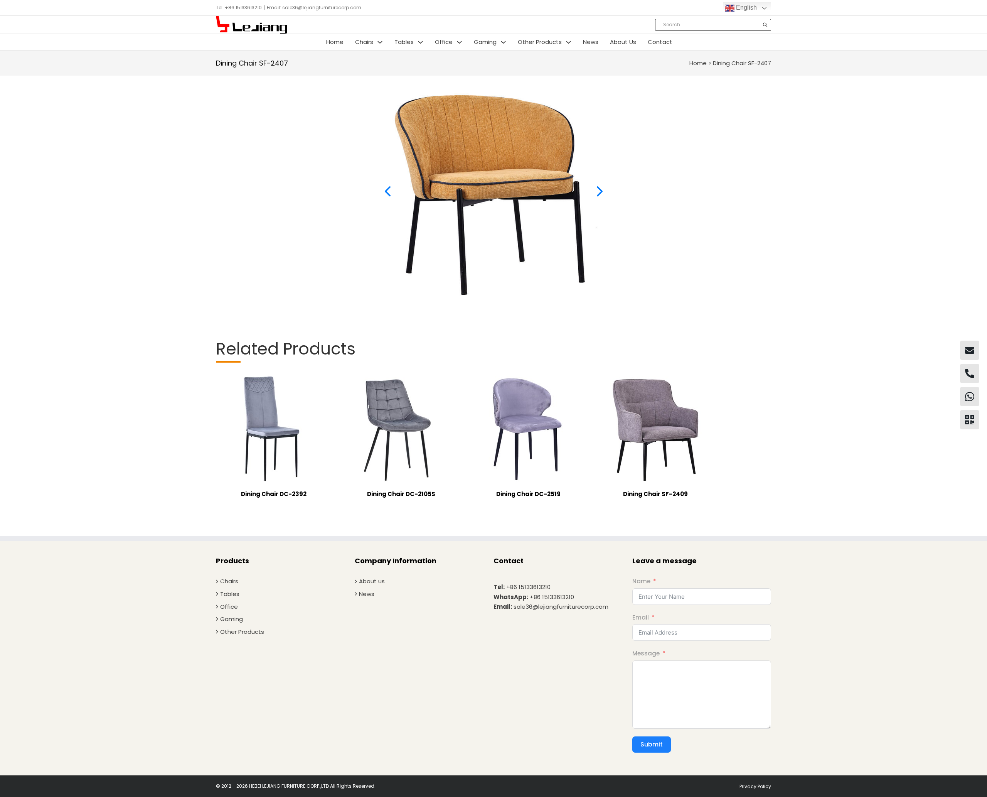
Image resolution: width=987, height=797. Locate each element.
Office (444, 42)
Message (646, 653)
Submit (651, 744)
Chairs (364, 42)
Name (641, 581)
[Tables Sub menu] (420, 42)
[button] (387, 191)
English (745, 7)
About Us (623, 42)
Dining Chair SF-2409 (655, 494)
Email (640, 617)
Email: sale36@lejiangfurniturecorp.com (314, 7)
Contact (660, 42)
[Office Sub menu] (459, 42)
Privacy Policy (755, 786)
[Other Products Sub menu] (568, 42)
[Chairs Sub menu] (380, 42)
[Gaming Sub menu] (503, 42)
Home (335, 42)
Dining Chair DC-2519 (528, 494)
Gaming (485, 42)
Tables (404, 42)
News (590, 42)
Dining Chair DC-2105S (401, 494)
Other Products (540, 42)
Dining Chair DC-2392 (274, 494)
